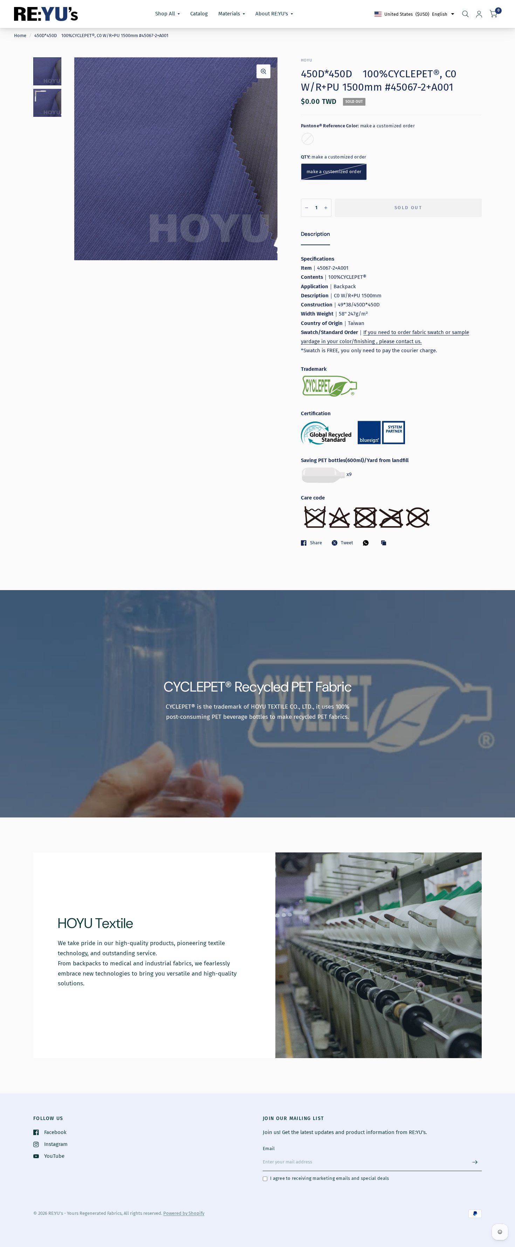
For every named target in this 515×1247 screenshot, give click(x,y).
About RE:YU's (271, 13)
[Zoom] (263, 71)
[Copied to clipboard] (385, 543)
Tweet (347, 542)
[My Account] (479, 14)
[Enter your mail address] (475, 1162)
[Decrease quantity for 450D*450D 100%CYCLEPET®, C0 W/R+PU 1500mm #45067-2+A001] (306, 208)
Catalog (199, 13)
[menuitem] (167, 14)
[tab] (315, 235)
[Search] (465, 14)
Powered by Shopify (183, 1213)
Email (269, 1148)
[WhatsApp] (367, 543)
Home (20, 35)
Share (316, 542)
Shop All (165, 13)
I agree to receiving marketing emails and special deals (329, 1178)
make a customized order (307, 139)
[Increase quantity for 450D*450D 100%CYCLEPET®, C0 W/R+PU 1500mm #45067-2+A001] (326, 208)
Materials (229, 13)
